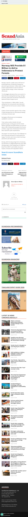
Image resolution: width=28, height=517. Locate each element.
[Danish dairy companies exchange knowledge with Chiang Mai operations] (6, 423)
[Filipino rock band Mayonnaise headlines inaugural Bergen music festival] (6, 321)
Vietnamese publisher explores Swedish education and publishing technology (18, 448)
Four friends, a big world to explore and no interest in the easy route (18, 361)
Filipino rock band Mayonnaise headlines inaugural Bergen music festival (17, 323)
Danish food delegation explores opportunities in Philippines (17, 455)
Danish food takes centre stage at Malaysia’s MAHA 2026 (17, 394)
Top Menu (5, 1)
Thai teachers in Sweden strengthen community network (17, 417)
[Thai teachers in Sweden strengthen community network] (6, 416)
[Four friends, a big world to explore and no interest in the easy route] (6, 360)
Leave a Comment (19, 75)
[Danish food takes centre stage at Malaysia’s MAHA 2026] (6, 393)
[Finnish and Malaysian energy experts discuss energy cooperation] (6, 439)
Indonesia (4, 63)
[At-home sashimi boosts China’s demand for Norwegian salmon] (6, 400)
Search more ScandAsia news (12, 153)
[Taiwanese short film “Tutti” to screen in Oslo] (6, 367)
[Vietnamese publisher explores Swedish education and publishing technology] (6, 446)
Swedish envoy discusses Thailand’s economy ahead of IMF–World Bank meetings (18, 339)
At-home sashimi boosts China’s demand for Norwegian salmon (17, 402)
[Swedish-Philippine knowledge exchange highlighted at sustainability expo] (6, 384)
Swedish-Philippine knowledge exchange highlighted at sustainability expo (18, 386)
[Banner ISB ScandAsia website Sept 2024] (14, 48)
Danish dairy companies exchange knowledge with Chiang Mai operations (17, 425)
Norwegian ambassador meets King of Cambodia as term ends (18, 432)
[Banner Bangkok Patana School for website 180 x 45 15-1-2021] (20, 61)
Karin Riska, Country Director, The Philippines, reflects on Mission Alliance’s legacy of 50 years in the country (18, 463)
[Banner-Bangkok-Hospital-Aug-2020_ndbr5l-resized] (7, 60)
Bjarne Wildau (12, 75)
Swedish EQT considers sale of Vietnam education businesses (18, 472)
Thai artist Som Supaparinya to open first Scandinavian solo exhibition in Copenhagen (18, 376)
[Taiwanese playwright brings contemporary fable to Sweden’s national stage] (6, 330)
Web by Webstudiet (6, 515)
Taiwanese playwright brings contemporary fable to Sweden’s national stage (18, 331)
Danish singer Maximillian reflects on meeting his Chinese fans (17, 409)
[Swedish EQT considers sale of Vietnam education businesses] (6, 471)
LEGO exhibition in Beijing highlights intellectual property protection (17, 354)
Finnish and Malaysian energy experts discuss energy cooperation (18, 440)
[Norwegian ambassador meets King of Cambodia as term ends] (6, 431)
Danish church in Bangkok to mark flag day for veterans (18, 346)
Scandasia (12, 513)
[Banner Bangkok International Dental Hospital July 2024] (11, 242)
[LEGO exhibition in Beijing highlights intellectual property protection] (6, 352)
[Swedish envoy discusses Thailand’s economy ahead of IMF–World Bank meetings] (6, 337)
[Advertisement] (14, 19)
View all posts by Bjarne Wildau (17, 185)
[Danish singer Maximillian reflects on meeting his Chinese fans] (6, 408)
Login (25, 204)
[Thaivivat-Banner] (20, 58)
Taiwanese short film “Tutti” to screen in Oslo (18, 368)
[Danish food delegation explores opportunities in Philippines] (6, 454)
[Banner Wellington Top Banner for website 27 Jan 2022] (7, 57)
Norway (8, 63)
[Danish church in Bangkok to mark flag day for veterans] (6, 345)
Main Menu (6, 51)
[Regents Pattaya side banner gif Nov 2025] (11, 235)
